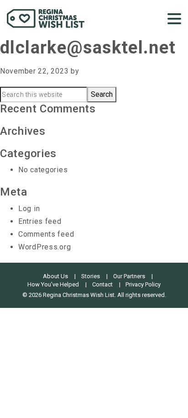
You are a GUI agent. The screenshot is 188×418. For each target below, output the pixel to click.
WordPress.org (44, 247)
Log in (29, 208)
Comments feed (46, 234)
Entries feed (40, 221)
